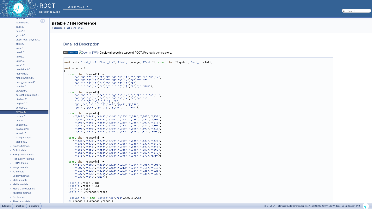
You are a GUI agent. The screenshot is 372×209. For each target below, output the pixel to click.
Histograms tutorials (23, 154)
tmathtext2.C (22, 129)
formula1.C (22, 18)
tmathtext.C (22, 124)
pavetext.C (21, 90)
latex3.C (20, 56)
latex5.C (20, 65)
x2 (113, 62)
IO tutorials (18, 171)
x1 (94, 62)
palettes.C (21, 86)
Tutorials (57, 28)
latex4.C (20, 61)
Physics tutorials (21, 201)
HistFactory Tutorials (23, 159)
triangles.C (21, 141)
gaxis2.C (20, 31)
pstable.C (21, 112)
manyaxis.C (22, 73)
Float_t (86, 62)
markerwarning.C (25, 78)
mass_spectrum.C (25, 82)
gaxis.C (20, 27)
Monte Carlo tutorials (24, 188)
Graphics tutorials (74, 28)
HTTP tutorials (20, 163)
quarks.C (20, 120)
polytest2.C (22, 107)
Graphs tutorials (21, 146)
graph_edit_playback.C (28, 39)
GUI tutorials (19, 150)
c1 (83, 197)
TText (147, 62)
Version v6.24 (75, 6)
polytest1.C (22, 103)
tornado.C (21, 133)
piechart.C (21, 99)
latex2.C (20, 52)
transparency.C (24, 137)
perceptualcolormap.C (27, 95)
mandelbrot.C (23, 69)
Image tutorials (20, 167)
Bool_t (195, 62)
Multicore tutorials (22, 193)
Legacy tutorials (21, 176)
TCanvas (73, 197)
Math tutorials (20, 180)
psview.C (20, 116)
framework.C (22, 22)
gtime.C (20, 44)
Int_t (72, 189)
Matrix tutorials (20, 184)
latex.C (19, 48)
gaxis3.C (20, 35)
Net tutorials (19, 197)
